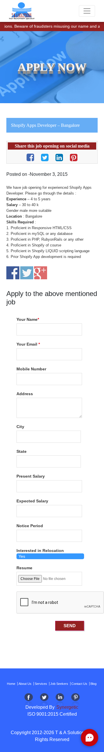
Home (11, 683)
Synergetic (66, 707)
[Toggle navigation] (87, 11)
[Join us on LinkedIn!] (60, 700)
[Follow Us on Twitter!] (44, 700)
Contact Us (79, 683)
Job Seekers (59, 683)
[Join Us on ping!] (75, 700)
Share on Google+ (40, 272)
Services (41, 683)
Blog (93, 683)
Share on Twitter (26, 272)
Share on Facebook (12, 272)
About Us (24, 683)
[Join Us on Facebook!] (28, 700)
